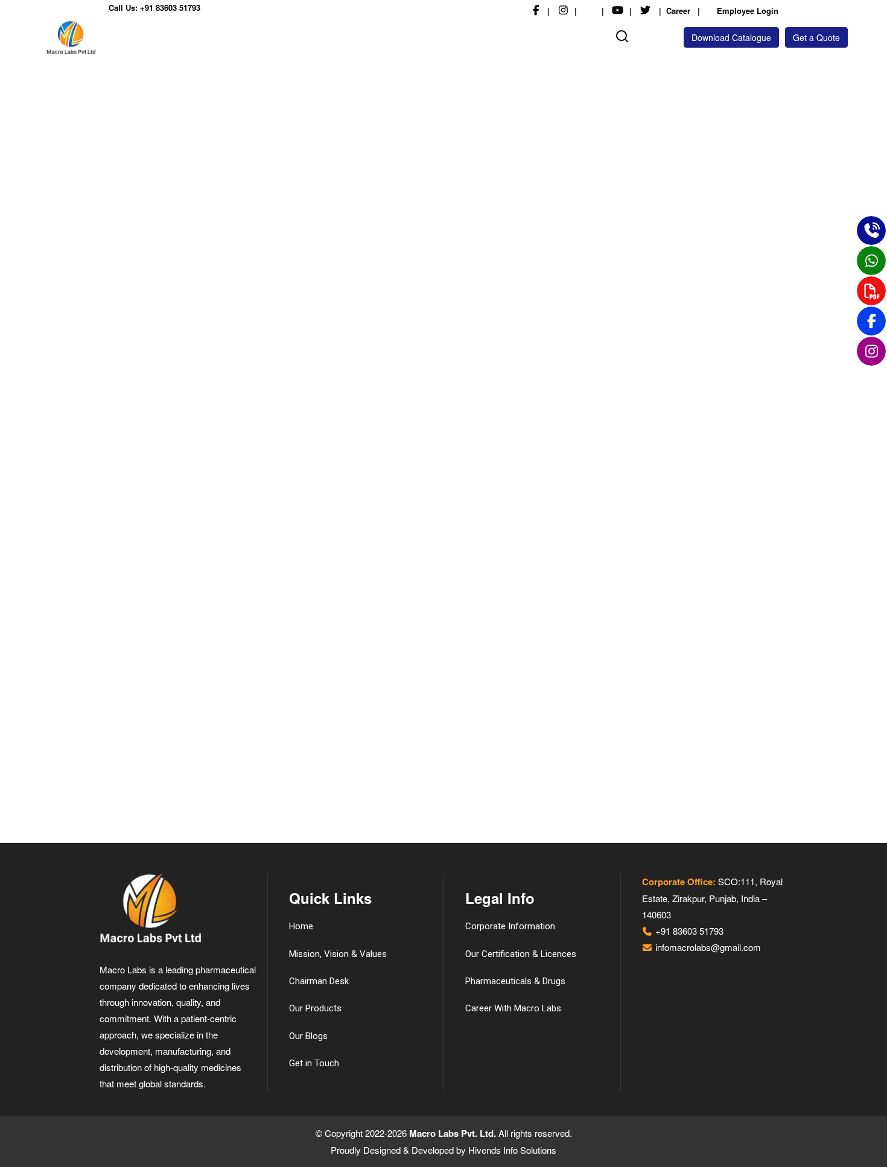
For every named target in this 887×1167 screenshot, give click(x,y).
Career (678, 10)
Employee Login (746, 10)
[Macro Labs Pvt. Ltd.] (108, 37)
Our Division (408, 35)
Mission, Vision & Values (338, 954)
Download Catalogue (731, 37)
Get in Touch (573, 35)
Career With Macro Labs (513, 1008)
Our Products (469, 35)
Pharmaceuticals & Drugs (515, 981)
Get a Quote (816, 37)
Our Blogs (308, 1036)
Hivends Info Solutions (512, 1149)
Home (196, 35)
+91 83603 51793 (170, 7)
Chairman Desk (319, 981)
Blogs (528, 35)
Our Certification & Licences (520, 954)
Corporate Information (510, 926)
